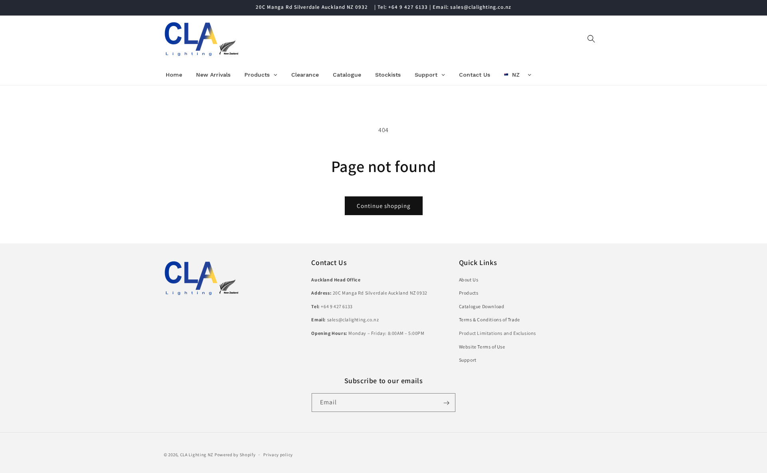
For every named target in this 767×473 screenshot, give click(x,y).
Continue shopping (384, 206)
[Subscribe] (446, 403)
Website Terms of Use (482, 346)
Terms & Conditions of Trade (489, 320)
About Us (469, 279)
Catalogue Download (482, 306)
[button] (591, 38)
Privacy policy (278, 454)
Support (468, 360)
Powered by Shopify (235, 454)
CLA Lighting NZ (197, 454)
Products (469, 293)
